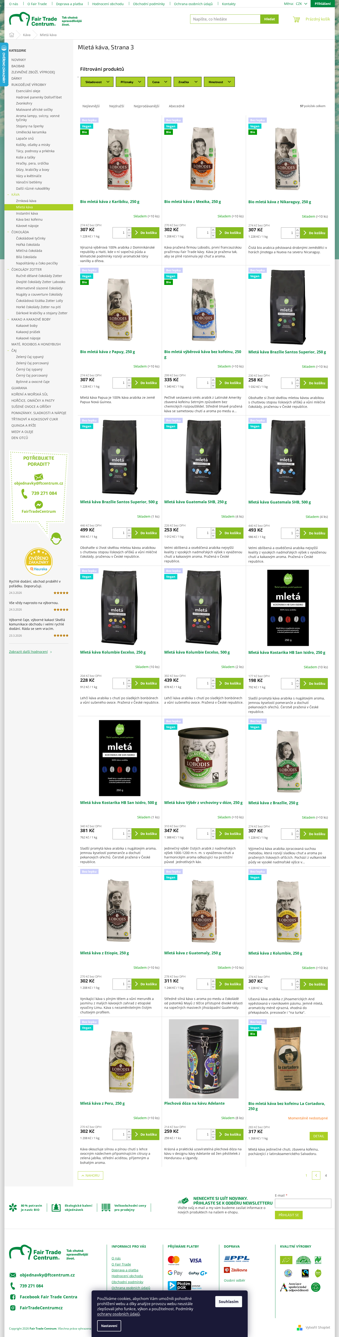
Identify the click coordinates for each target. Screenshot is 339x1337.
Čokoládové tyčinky (30, 238)
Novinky (18, 59)
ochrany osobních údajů (118, 1314)
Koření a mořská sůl (29, 394)
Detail (318, 1136)
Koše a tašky (25, 157)
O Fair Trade (37, 4)
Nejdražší (116, 106)
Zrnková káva (26, 201)
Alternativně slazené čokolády (39, 288)
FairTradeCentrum (39, 511)
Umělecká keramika (31, 132)
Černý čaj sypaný (29, 369)
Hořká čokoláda (28, 244)
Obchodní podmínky (149, 4)
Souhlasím (229, 1301)
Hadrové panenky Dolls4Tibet (39, 97)
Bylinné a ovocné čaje (33, 381)
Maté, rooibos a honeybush (36, 344)
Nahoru (92, 1175)
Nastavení (109, 1325)
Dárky (16, 78)
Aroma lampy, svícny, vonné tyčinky (38, 118)
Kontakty (229, 4)
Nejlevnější (91, 106)
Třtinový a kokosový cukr (34, 419)
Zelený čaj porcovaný (32, 363)
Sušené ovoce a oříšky (31, 406)
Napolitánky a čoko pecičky (37, 263)
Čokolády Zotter (26, 269)
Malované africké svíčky (34, 109)
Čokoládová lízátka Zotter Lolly (39, 300)
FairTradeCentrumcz (41, 1307)
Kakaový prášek (28, 332)
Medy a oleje (22, 431)
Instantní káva (27, 213)
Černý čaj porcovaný (32, 375)
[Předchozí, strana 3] (316, 1175)
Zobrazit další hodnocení (28, 651)
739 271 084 (44, 493)
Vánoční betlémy (29, 182)
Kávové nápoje (27, 225)
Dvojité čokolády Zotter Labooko (40, 282)
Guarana (19, 388)
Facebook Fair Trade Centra (48, 1297)
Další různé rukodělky (33, 188)
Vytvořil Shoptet (318, 1327)
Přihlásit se (289, 1215)
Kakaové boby (27, 325)
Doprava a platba (69, 4)
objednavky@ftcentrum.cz (38, 483)
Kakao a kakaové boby (31, 319)
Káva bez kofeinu (29, 219)
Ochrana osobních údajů (193, 4)
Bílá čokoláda (26, 257)
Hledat (269, 19)
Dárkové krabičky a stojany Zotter (42, 313)
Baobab (17, 66)
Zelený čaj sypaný (30, 357)
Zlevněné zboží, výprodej (33, 72)
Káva (15, 194)
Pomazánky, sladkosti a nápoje (38, 413)
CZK (299, 3)
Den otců (19, 438)
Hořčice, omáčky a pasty (33, 400)
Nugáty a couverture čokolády (39, 294)
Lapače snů (25, 138)
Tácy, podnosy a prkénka (35, 151)
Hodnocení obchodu (108, 4)
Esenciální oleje (28, 91)
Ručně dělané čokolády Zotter (39, 275)
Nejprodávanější (146, 106)
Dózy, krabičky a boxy (32, 169)
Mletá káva (24, 207)
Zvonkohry (24, 103)
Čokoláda (20, 232)
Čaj (14, 350)
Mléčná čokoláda (29, 250)
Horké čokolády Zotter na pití (38, 307)
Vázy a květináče (28, 176)
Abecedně (177, 106)
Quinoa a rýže (23, 425)
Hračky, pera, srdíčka (32, 163)
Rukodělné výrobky (28, 84)
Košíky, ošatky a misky (33, 144)
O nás (13, 4)
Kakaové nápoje (28, 338)
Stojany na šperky (30, 126)
